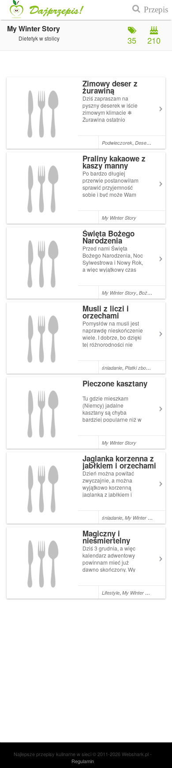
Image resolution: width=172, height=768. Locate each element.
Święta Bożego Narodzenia (108, 237)
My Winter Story (119, 217)
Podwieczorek (117, 142)
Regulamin (82, 760)
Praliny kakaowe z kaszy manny (114, 162)
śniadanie (112, 367)
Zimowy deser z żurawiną (110, 87)
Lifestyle (111, 592)
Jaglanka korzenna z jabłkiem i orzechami (119, 462)
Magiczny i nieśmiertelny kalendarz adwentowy (120, 540)
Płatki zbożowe (141, 367)
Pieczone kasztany (114, 383)
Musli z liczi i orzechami (105, 312)
